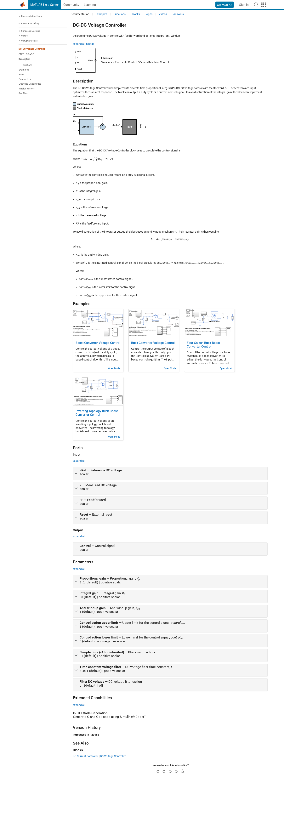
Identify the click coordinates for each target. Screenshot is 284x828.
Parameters (25, 79)
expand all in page (83, 43)
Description (24, 59)
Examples (24, 70)
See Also (23, 93)
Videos (163, 14)
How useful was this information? (170, 765)
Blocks (136, 14)
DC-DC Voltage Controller (32, 49)
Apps (149, 14)
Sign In (244, 5)
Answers (178, 14)
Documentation (80, 14)
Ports (21, 74)
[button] (256, 4)
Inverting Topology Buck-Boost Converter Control (97, 413)
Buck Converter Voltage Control (153, 343)
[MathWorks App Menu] (263, 5)
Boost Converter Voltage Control (98, 343)
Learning (90, 5)
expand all (79, 460)
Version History (27, 88)
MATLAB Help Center (44, 5)
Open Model (114, 368)
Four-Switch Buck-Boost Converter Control (203, 344)
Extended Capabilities (30, 84)
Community (71, 5)
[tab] (170, 473)
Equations (27, 65)
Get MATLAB (224, 4)
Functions (120, 14)
